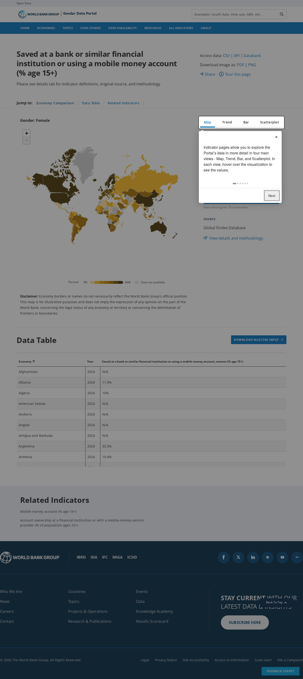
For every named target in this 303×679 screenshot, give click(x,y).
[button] (234, 183)
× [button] (276, 136)
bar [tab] (246, 122)
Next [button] (271, 195)
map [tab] (207, 122)
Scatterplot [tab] (269, 122)
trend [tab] (227, 122)
